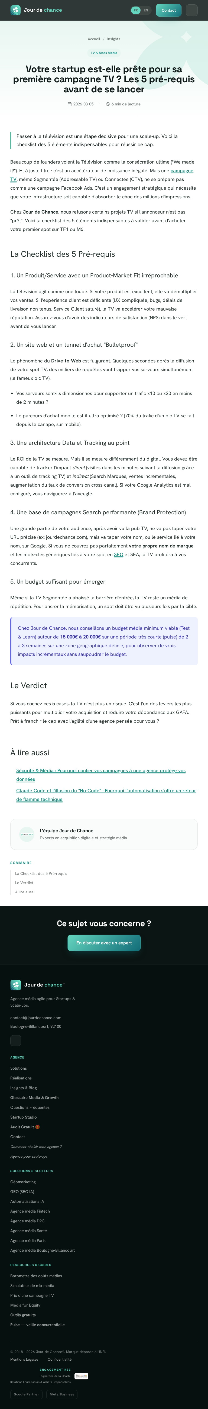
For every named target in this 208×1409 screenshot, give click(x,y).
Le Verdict (24, 882)
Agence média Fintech (30, 1211)
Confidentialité (60, 1359)
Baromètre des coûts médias (36, 1276)
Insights (113, 38)
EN (146, 10)
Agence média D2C (27, 1221)
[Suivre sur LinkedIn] (15, 1040)
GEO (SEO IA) (22, 1191)
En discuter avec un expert (104, 943)
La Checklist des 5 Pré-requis (41, 873)
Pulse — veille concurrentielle (37, 1324)
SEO (118, 554)
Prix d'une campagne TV (32, 1295)
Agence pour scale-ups (28, 1156)
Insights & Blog (23, 1088)
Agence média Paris (28, 1240)
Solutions (18, 1068)
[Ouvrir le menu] (192, 10)
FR (136, 10)
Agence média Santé (28, 1230)
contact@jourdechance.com (35, 1017)
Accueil (94, 38)
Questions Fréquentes (30, 1107)
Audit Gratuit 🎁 (25, 1127)
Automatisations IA (27, 1201)
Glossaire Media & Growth (34, 1097)
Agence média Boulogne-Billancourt (42, 1250)
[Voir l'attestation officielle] (81, 1376)
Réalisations (21, 1078)
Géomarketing (23, 1182)
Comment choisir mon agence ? (35, 1146)
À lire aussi (24, 891)
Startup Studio (23, 1117)
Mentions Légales (24, 1359)
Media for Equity (25, 1305)
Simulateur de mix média (32, 1285)
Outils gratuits (23, 1315)
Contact (169, 10)
